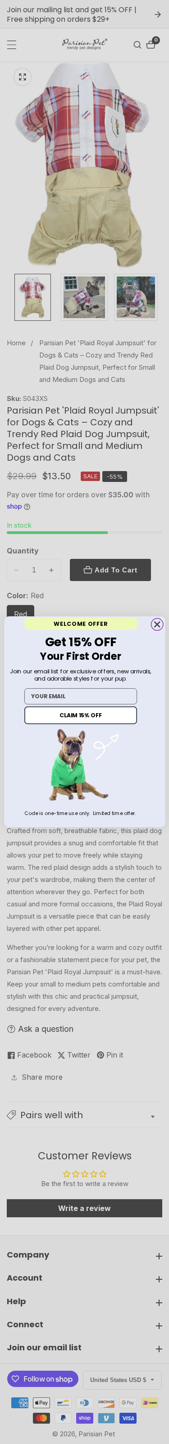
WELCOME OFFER (80, 624)
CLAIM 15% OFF (80, 716)
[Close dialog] (157, 625)
